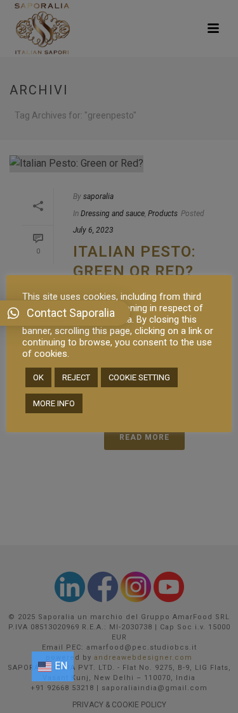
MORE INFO (54, 403)
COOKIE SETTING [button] (139, 377)
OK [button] (38, 377)
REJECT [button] (76, 377)
